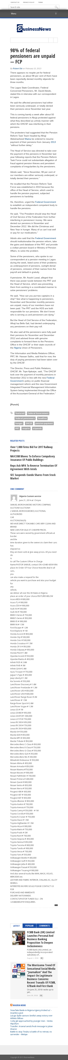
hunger (19, 423)
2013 (53, 142)
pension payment (44, 423)
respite (26, 428)
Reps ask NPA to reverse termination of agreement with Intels (33, 467)
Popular (29, 925)
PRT (17, 428)
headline (42, 418)
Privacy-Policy (28, 2)
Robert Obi (17, 68)
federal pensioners (25, 418)
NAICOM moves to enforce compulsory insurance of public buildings (32, 457)
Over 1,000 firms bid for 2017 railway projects (31, 448)
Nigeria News (19, 1005)
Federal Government (45, 202)
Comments (44, 925)
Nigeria (17, 348)
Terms (40, 2)
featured (20, 413)
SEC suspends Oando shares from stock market (33, 476)
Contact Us (15, 2)
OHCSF (29, 423)
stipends (37, 428)
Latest (16, 925)
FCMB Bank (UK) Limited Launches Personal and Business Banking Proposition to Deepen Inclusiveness (40, 939)
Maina (28, 139)
